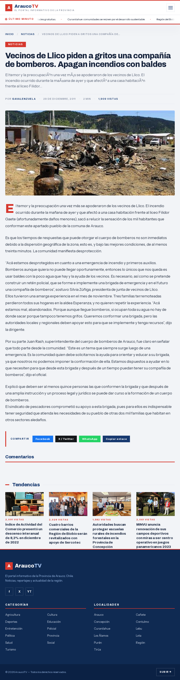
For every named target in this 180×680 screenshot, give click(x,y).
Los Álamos (101, 635)
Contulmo (142, 621)
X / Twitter (66, 438)
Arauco (98, 614)
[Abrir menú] (170, 8)
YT (29, 591)
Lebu (139, 628)
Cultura (52, 614)
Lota (138, 635)
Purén (98, 642)
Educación (54, 621)
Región (140, 642)
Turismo (10, 649)
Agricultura (12, 614)
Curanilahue (102, 628)
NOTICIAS (28, 34)
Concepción (102, 621)
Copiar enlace (116, 438)
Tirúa (97, 649)
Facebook (43, 438)
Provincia (53, 635)
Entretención (13, 628)
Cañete (141, 614)
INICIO (9, 34)
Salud (9, 642)
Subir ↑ (165, 671)
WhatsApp (89, 438)
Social (51, 642)
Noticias (15, 44)
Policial (51, 628)
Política (10, 635)
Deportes (11, 621)
